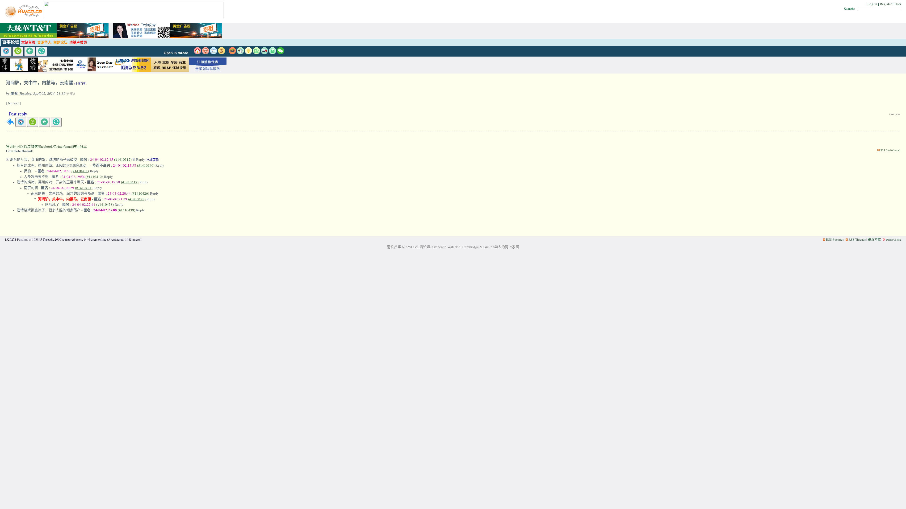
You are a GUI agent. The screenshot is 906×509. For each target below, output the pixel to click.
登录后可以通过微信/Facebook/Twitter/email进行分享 (46, 146)
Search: (849, 8)
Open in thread (176, 53)
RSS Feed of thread (890, 150)
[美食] (232, 52)
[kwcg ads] (57, 70)
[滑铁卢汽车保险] (94, 70)
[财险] (256, 52)
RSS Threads (857, 239)
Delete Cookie (893, 239)
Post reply (18, 114)
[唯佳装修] (19, 70)
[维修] (240, 52)
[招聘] (213, 52)
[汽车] (264, 52)
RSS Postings (835, 239)
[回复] (10, 124)
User (897, 3)
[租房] (197, 52)
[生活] (248, 52)
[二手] (221, 52)
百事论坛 (10, 42)
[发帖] (18, 51)
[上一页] (29, 51)
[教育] (272, 52)
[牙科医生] (132, 70)
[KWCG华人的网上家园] (24, 16)
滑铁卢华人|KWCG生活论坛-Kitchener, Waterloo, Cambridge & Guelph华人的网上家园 (453, 246)
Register (886, 3)
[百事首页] (6, 51)
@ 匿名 (70, 93)
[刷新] (41, 51)
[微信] (280, 52)
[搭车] (205, 52)
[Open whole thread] (134, 159)
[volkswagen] (207, 70)
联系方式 (874, 239)
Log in (872, 3)
